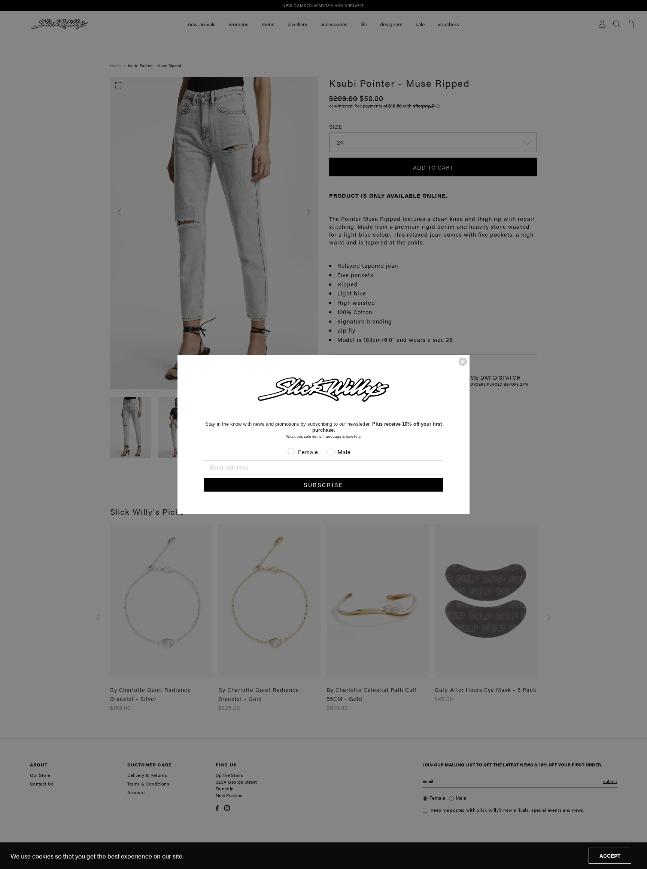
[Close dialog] (463, 361)
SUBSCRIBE (323, 485)
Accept (609, 855)
